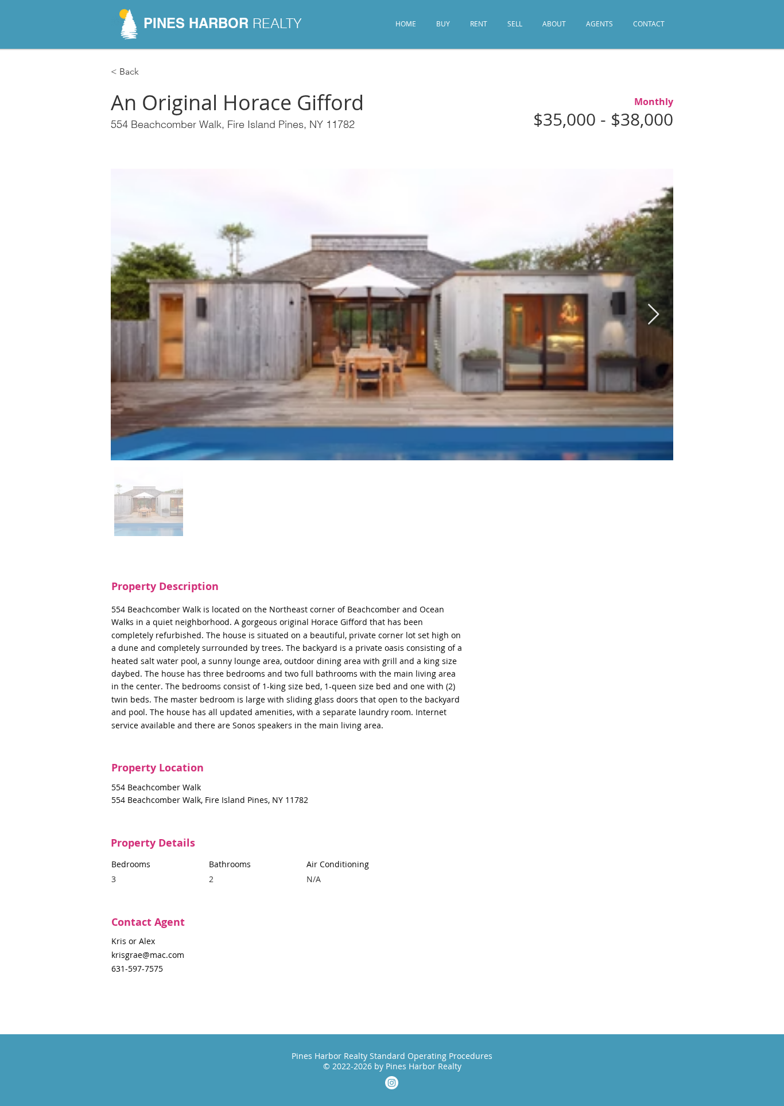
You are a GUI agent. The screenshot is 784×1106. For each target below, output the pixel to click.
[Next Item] (653, 315)
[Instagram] (391, 1082)
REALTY (277, 23)
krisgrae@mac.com (147, 954)
